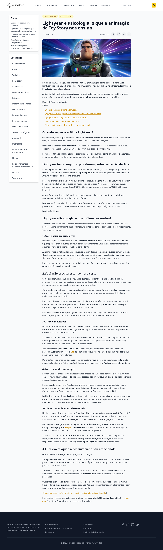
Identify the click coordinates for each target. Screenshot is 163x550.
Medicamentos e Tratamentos (58, 528)
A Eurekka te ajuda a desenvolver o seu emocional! (22, 47)
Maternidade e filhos (21, 103)
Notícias (16, 172)
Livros (15, 158)
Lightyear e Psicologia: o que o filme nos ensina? (23, 35)
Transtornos (17, 178)
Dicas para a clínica (20, 92)
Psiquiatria (105, 5)
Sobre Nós (88, 524)
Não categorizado (20, 126)
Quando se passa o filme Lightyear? (21, 24)
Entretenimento (19, 115)
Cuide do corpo (67, 5)
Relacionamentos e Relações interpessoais (22, 165)
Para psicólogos (19, 121)
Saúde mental (50, 5)
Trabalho (82, 5)
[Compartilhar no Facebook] (113, 34)
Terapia (93, 5)
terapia (67, 427)
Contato (87, 528)
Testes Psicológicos (21, 132)
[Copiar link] (129, 34)
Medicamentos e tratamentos (19, 151)
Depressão (17, 144)
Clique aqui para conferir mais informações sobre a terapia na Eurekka (74, 493)
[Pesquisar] (154, 5)
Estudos (16, 98)
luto (72, 351)
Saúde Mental (51, 524)
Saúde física (17, 86)
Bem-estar (17, 81)
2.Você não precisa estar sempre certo (20, 41)
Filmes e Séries (19, 109)
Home (38, 5)
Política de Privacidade (93, 532)
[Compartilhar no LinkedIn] (124, 34)
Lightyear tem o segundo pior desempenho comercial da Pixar (24, 29)
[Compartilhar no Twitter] (118, 34)
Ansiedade (17, 138)
